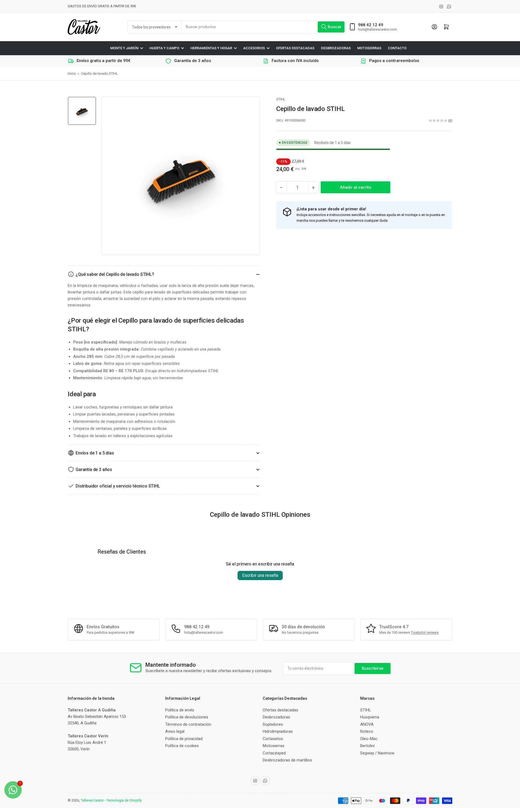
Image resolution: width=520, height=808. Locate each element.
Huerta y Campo (164, 48)
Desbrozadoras (336, 48)
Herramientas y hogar (211, 48)
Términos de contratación (188, 724)
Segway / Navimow (377, 753)
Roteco (366, 731)
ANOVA (366, 724)
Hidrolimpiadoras (278, 731)
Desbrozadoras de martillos (287, 760)
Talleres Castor (92, 800)
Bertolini (367, 745)
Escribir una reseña (260, 575)
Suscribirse (373, 668)
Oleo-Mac (369, 738)
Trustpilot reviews (424, 632)
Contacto (397, 48)
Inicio (72, 73)
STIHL (280, 99)
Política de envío (179, 710)
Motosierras (369, 48)
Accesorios (254, 48)
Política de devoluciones (186, 717)
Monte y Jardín (124, 48)
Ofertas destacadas (295, 48)
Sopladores (273, 724)
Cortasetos (273, 738)
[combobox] (263, 27)
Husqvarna (369, 717)
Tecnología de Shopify (124, 800)
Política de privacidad (184, 738)
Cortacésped (274, 753)
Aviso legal (174, 731)
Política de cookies (182, 745)
